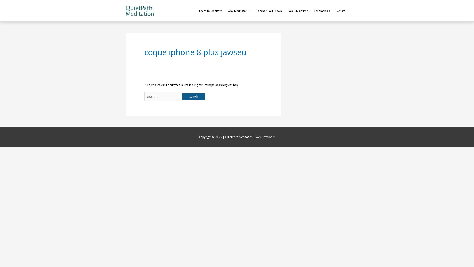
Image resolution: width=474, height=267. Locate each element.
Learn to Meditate (210, 11)
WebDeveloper (265, 137)
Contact (340, 11)
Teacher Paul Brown (269, 11)
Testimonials (322, 11)
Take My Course (297, 11)
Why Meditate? (237, 11)
